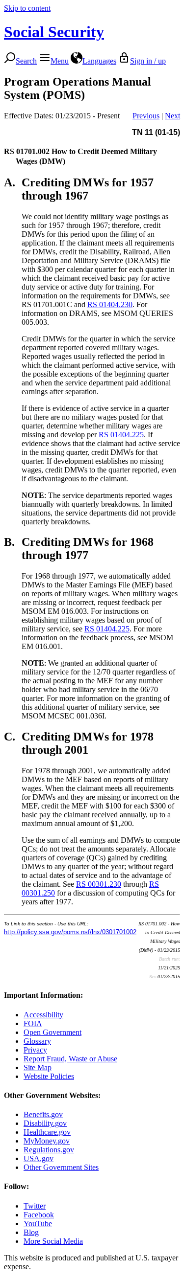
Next (172, 116)
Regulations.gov (49, 1149)
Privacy (35, 1050)
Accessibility (43, 1014)
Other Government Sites (61, 1167)
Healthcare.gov (47, 1132)
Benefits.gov (43, 1114)
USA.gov (38, 1158)
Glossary (37, 1041)
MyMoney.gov (47, 1141)
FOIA (33, 1023)
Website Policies (49, 1076)
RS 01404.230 (109, 304)
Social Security (54, 32)
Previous (145, 116)
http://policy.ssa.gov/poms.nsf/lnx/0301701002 (70, 932)
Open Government (52, 1032)
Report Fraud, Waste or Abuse (70, 1059)
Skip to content (27, 8)
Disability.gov (45, 1123)
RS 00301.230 (98, 884)
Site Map (38, 1067)
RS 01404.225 (121, 434)
